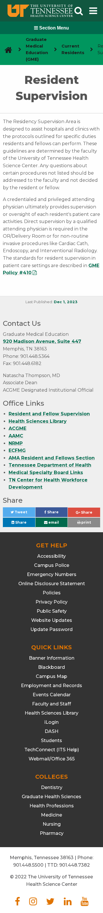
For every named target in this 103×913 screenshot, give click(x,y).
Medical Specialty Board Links (46, 472)
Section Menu (53, 27)
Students (51, 740)
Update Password (51, 629)
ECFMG (17, 450)
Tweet (24, 513)
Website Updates (51, 620)
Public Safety (52, 611)
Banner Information (51, 658)
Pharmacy (52, 833)
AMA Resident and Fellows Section (52, 458)
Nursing (52, 824)
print (85, 522)
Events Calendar (52, 694)
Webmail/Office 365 (52, 759)
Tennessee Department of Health (50, 465)
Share (57, 513)
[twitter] (50, 903)
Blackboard (51, 667)
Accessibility (51, 556)
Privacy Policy (51, 602)
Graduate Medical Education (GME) (37, 49)
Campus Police (51, 565)
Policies (52, 592)
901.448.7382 (74, 865)
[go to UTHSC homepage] (6, 49)
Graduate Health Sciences (51, 796)
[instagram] (33, 903)
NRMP (16, 443)
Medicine (51, 815)
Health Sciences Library (38, 421)
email (53, 522)
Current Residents (73, 49)
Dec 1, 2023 (66, 302)
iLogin (51, 722)
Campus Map (51, 676)
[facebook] (17, 903)
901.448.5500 (28, 865)
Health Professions (51, 806)
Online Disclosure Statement (51, 583)
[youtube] (84, 903)
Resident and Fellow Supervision (49, 414)
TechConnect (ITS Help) (51, 749)
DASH (51, 731)
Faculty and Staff (51, 704)
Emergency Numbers (51, 574)
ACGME (17, 428)
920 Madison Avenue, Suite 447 (42, 341)
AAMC (16, 436)
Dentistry (51, 787)
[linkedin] (67, 903)
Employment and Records (51, 685)
